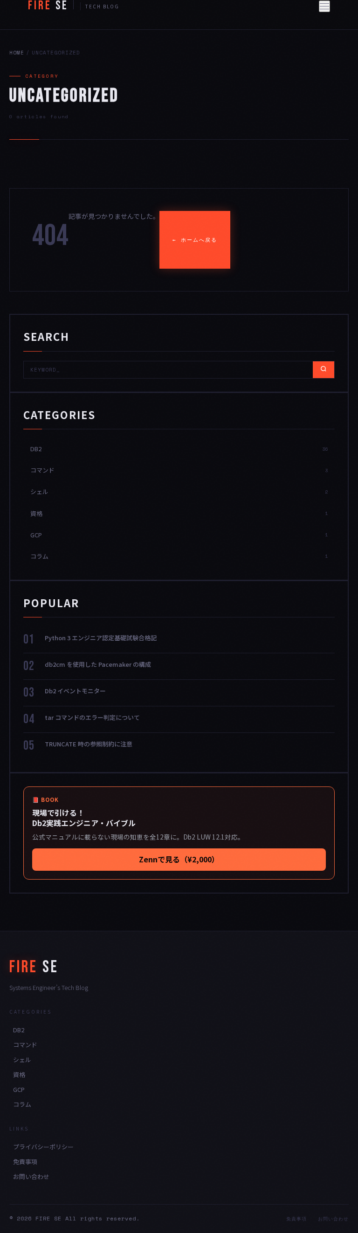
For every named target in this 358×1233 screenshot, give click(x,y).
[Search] (323, 369)
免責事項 (25, 1161)
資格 (19, 1074)
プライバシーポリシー (43, 1146)
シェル (22, 1059)
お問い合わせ (31, 1176)
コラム (22, 1104)
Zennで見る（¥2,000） (179, 859)
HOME (16, 52)
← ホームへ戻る (194, 240)
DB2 (18, 1029)
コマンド (25, 1044)
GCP (19, 1089)
